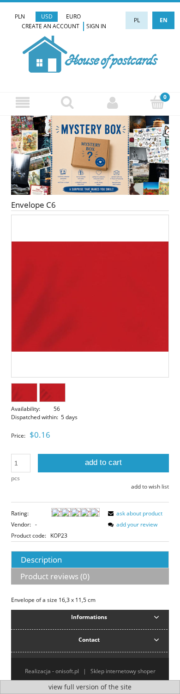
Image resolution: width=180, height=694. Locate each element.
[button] (22, 102)
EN (164, 20)
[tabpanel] (90, 600)
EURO (73, 16)
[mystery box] (90, 155)
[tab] (90, 559)
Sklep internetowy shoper (123, 671)
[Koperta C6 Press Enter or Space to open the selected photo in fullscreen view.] (90, 297)
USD (47, 16)
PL (137, 20)
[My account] (112, 102)
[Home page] (90, 53)
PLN (20, 16)
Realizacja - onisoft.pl (52, 671)
